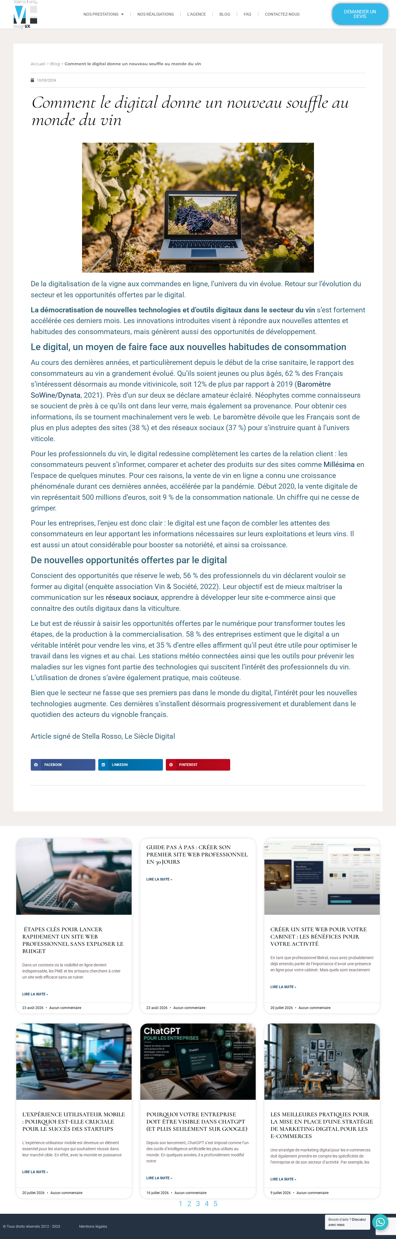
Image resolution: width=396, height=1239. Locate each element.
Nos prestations (100, 14)
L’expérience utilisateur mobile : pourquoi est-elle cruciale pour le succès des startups (73, 1122)
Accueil (38, 63)
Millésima (339, 464)
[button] (63, 765)
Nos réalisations (155, 14)
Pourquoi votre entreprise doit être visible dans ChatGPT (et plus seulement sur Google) (196, 1122)
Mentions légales (93, 1226)
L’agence (196, 14)
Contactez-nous (282, 14)
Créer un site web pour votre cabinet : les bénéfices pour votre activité (318, 937)
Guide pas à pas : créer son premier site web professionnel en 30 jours (197, 854)
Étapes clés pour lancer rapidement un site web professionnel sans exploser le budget (72, 940)
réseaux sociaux (132, 597)
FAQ (247, 14)
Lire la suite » (35, 994)
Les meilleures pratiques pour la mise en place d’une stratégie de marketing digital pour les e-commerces (321, 1125)
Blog (224, 14)
